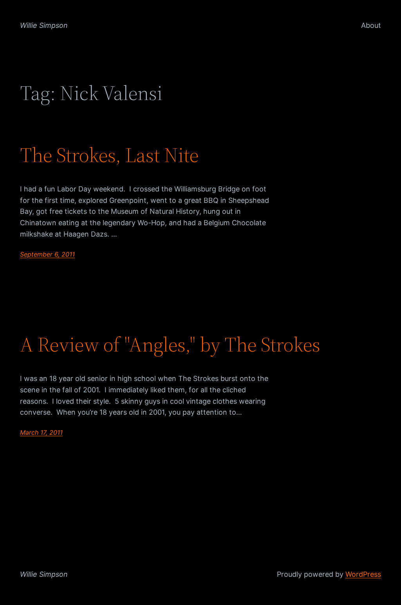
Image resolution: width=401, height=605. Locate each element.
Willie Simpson (44, 25)
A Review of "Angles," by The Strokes (170, 344)
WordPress (363, 574)
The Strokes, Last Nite (109, 155)
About (371, 25)
